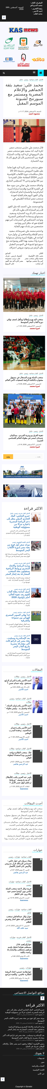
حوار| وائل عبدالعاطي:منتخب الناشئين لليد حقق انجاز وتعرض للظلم (18, 919)
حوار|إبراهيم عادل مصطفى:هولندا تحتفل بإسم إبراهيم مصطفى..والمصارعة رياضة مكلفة (19, 948)
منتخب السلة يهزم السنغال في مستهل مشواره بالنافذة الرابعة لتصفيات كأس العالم (24, 379)
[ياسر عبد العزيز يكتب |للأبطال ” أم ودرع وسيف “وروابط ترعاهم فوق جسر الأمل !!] (37, 781)
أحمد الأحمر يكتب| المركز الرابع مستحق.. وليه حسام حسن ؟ (18, 682)
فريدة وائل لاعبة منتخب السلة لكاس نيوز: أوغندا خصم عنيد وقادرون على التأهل (18, 891)
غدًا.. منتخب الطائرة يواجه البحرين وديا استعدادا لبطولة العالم (19, 755)
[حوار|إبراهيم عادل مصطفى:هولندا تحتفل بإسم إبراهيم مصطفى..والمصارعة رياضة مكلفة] (37, 947)
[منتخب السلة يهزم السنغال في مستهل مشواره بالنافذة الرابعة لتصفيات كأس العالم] (24, 353)
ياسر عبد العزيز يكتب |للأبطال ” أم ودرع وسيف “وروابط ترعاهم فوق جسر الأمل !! (18, 780)
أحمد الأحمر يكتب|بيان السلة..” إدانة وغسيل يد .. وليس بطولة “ (18, 707)
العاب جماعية (33, 79)
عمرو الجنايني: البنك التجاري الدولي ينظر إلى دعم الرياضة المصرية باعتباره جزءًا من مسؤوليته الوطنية (24, 1010)
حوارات (17, 856)
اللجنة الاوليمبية (38, 1069)
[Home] (40, 73)
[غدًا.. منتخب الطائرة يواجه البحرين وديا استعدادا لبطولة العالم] (37, 756)
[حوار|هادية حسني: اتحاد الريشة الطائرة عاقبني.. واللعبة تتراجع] (37, 974)
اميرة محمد (35, 328)
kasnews (24, 788)
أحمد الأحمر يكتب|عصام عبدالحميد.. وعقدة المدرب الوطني (20, 730)
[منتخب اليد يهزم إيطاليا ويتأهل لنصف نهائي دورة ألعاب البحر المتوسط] (24, 295)
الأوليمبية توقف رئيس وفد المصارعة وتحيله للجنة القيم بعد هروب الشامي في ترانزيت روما (23, 837)
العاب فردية (21, 937)
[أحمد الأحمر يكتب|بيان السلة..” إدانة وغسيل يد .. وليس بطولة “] (37, 706)
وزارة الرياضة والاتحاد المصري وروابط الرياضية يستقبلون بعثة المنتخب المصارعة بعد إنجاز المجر (26, 1027)
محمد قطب (39, 1048)
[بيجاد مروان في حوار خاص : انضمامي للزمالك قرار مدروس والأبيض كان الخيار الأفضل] (37, 864)
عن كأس (41, 1073)
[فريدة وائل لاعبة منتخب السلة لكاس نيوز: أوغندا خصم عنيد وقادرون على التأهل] (37, 890)
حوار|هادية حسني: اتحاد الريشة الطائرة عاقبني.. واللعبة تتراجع (18, 973)
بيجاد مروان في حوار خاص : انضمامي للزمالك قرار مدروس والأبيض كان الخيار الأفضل (18, 863)
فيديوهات (40, 1058)
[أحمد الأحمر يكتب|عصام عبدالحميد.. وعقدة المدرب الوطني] (37, 731)
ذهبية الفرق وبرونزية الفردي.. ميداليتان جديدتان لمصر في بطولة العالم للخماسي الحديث (25, 438)
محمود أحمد (34, 114)
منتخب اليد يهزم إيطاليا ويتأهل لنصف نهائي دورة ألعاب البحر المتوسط (25, 321)
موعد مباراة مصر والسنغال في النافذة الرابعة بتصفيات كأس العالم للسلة (24, 830)
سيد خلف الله (22, 927)
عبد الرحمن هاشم (20, 764)
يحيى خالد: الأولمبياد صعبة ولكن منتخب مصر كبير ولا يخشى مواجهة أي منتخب (34, 258)
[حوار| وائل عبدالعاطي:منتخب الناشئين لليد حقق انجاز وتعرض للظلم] (37, 918)
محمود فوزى (38, 1040)
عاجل (21, 79)
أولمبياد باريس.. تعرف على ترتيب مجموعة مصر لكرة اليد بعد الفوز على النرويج (14, 258)
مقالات (16, 676)
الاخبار (41, 79)
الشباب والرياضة (38, 1066)
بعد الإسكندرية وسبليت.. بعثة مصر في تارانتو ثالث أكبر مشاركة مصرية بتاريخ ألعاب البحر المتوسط (23, 1036)
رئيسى (26, 79)
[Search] (3, 73)
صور (42, 1062)
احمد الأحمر (23, 689)
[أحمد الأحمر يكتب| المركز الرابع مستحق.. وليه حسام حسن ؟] (37, 683)
